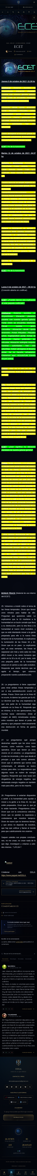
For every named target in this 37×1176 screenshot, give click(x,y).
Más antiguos (13, 958)
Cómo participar (9, 931)
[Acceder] (34, 2)
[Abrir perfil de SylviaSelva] (4, 967)
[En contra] (9, 1009)
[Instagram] (16, 1087)
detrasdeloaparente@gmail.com (18, 1081)
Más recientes (5, 958)
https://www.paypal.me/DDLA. (13, 875)
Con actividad (28, 958)
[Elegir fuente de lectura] (18, 12)
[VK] (25, 1087)
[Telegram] (12, 1087)
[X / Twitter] (30, 1087)
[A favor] (3, 1009)
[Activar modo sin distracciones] (34, 12)
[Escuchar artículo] (23, 12)
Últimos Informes (20, 43)
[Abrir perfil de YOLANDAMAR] (4, 1015)
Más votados (20, 958)
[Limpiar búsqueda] (35, 954)
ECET (3, 147)
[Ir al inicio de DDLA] (18, 2)
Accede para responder (27, 1009)
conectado (19, 942)
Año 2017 (12, 43)
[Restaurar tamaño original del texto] (13, 12)
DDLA (32, 872)
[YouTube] (7, 1087)
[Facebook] (21, 1087)
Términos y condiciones (18, 1166)
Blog (8, 43)
